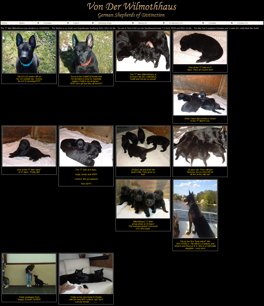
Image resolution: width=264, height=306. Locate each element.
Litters (76, 23)
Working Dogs (105, 23)
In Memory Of (175, 23)
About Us (142, 23)
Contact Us (242, 23)
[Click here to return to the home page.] (132, 18)
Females (48, 23)
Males (22, 23)
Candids (212, 23)
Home (4, 23)
